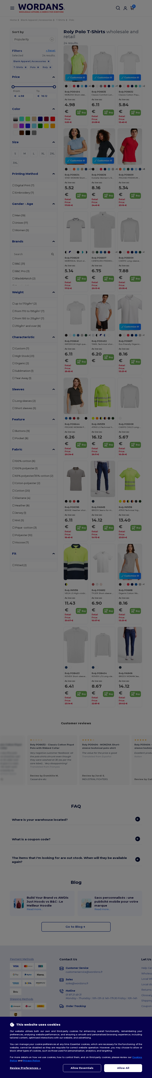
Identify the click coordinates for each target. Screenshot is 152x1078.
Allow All (123, 1068)
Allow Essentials (82, 1068)
